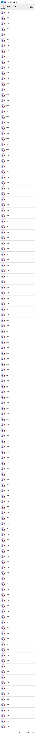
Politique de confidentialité (24, 732)
